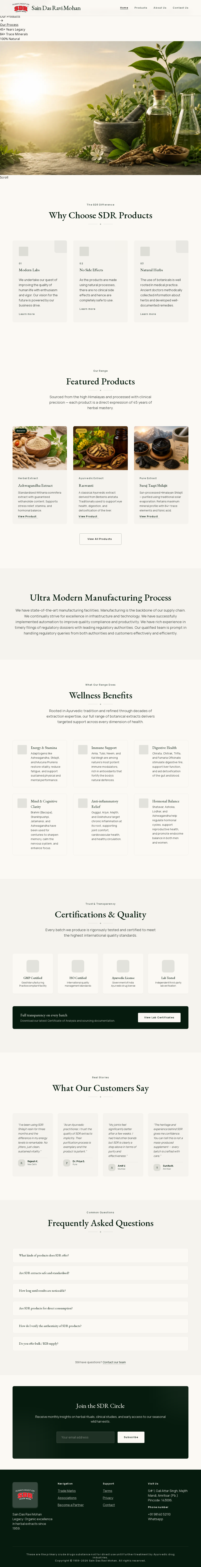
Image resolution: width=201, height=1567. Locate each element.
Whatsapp (155, 1519)
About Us (159, 7)
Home (124, 7)
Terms (107, 1491)
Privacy (108, 1498)
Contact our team (114, 1362)
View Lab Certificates (159, 1017)
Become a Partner (71, 1505)
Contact (109, 1505)
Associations (67, 1498)
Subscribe (131, 1437)
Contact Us (180, 7)
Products (140, 7)
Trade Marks (67, 1491)
